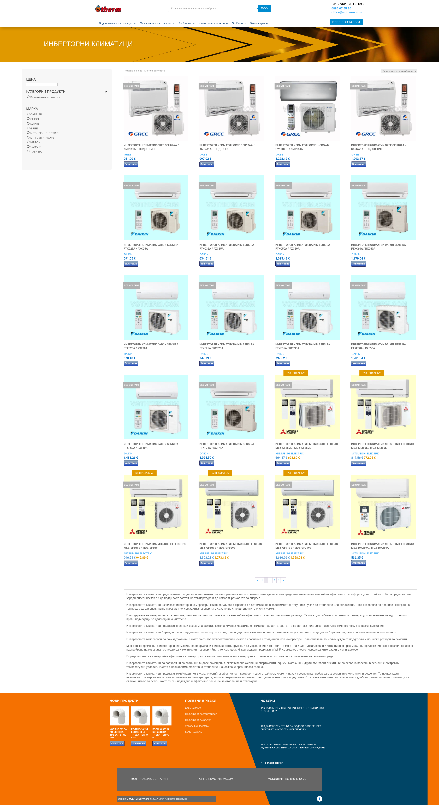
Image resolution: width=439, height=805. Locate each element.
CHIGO (34, 119)
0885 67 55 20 (341, 8)
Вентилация (257, 23)
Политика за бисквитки (198, 719)
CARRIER (36, 114)
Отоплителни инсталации (155, 23)
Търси (264, 8)
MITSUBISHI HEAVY (42, 137)
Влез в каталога (346, 22)
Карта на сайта (193, 731)
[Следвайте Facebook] (319, 799)
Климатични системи (212, 23)
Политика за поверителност (201, 713)
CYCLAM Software (138, 798)
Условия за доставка (197, 725)
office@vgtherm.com (346, 12)
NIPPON (35, 142)
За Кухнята (239, 23)
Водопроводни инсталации (116, 23)
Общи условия (193, 707)
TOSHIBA (36, 151)
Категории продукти (46, 91)
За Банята (185, 23)
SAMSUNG (37, 147)
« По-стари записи (271, 762)
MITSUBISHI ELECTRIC (44, 133)
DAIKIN (34, 123)
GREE (34, 128)
